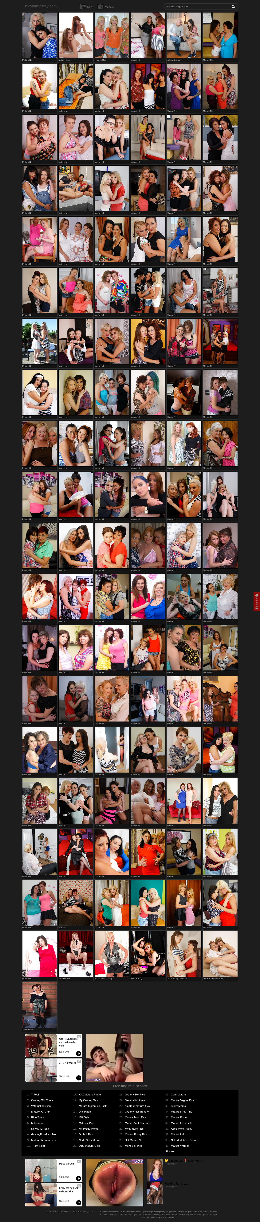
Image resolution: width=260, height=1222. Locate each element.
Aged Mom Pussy (181, 1128)
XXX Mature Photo (90, 1094)
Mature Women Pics (43, 1140)
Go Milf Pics (86, 1134)
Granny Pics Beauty (137, 1111)
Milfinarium (37, 1122)
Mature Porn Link (181, 1122)
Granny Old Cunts (42, 1100)
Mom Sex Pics (133, 1145)
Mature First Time (181, 1111)
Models (109, 6)
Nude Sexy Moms (89, 1140)
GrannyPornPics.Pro (43, 1134)
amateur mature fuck (137, 1105)
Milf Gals (84, 1117)
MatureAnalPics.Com (137, 1122)
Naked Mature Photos (184, 1140)
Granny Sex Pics (135, 1094)
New (90, 6)
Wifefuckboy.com (41, 1105)
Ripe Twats (38, 1117)
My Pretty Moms (88, 1128)
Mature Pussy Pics (136, 1134)
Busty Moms (178, 1105)
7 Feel (35, 1094)
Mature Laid (178, 1134)
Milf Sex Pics (86, 1122)
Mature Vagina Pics (182, 1100)
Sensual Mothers (135, 1100)
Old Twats (85, 1111)
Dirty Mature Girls (89, 1145)
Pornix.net (39, 1145)
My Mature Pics (134, 1128)
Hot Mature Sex (134, 1140)
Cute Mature (178, 1094)
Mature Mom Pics (135, 1117)
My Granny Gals (88, 1100)
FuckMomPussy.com (39, 6)
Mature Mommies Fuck (93, 1105)
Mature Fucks (179, 1117)
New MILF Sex (40, 1128)
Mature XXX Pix (40, 1111)
